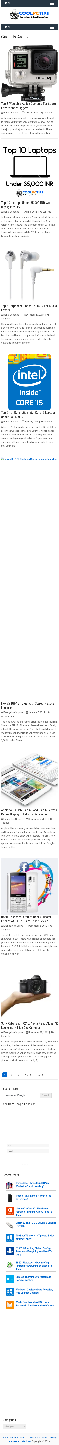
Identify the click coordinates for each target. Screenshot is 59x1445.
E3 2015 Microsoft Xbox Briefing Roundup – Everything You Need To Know (34, 1265)
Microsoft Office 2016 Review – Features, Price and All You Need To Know (34, 1211)
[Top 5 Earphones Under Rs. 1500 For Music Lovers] (29, 275)
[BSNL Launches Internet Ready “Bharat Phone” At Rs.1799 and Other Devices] (29, 886)
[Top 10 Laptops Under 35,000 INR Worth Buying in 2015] (29, 173)
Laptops (47, 211)
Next (27, 1075)
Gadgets (48, 112)
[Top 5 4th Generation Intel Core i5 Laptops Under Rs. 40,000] (29, 382)
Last (39, 1075)
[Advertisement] (27, 1364)
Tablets (5, 822)
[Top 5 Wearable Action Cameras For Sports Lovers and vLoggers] (29, 73)
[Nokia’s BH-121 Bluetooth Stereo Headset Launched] (29, 579)
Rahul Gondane (11, 112)
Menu (8, 3)
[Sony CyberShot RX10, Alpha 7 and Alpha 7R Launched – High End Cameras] (29, 993)
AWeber (31, 1164)
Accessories (7, 716)
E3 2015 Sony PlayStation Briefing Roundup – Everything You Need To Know (34, 1251)
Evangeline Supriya (13, 712)
